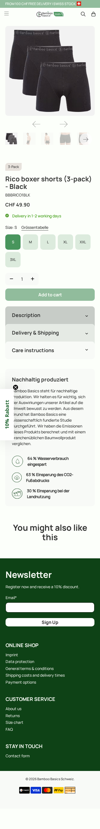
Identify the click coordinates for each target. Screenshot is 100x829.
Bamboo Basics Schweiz (55, 779)
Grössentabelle (34, 227)
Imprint (12, 654)
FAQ (9, 729)
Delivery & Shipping (35, 332)
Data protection (20, 661)
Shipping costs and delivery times (35, 675)
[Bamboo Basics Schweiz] (50, 14)
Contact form (18, 755)
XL (65, 241)
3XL (13, 259)
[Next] (63, 124)
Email (11, 597)
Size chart (14, 722)
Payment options (21, 682)
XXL (83, 241)
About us (13, 708)
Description (26, 315)
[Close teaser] (15, 387)
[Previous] (36, 124)
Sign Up (50, 622)
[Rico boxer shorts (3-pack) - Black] (50, 71)
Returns (13, 715)
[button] (7, 414)
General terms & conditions (30, 668)
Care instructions (33, 350)
